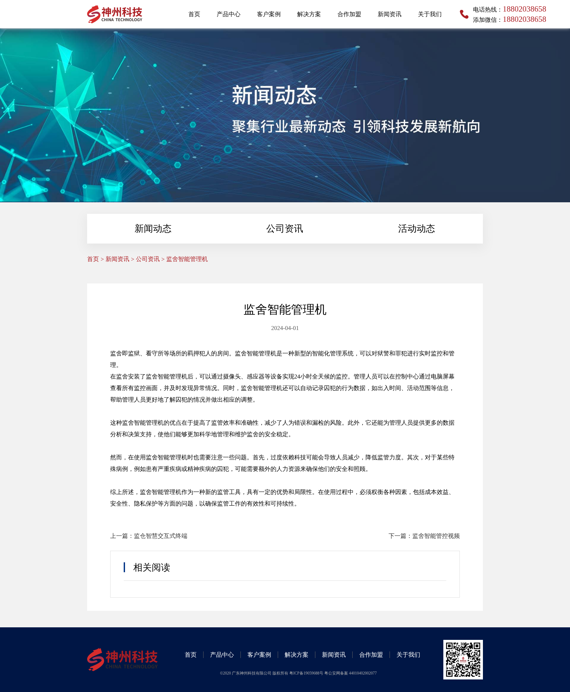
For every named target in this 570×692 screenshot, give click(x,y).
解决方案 (309, 14)
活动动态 (416, 228)
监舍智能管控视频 (436, 536)
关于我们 (430, 14)
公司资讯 (284, 228)
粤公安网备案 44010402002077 (350, 673)
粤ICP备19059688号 (306, 673)
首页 (194, 14)
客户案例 (269, 14)
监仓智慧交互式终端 (160, 536)
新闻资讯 (389, 14)
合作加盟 (349, 14)
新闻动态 (153, 228)
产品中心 (228, 14)
